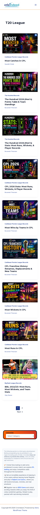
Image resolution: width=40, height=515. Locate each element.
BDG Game (22, 487)
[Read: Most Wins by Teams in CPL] (20, 210)
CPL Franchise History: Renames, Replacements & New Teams (18, 268)
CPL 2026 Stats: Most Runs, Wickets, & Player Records (19, 187)
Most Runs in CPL (14, 348)
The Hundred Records (12, 95)
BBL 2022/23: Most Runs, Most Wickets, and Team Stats (18, 389)
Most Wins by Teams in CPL (19, 227)
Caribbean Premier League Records (16, 57)
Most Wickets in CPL (15, 310)
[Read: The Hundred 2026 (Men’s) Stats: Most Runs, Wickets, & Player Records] (20, 125)
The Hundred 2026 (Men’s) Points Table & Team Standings (18, 102)
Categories (10, 432)
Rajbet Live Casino (19, 479)
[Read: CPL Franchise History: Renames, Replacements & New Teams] (20, 249)
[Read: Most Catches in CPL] (20, 43)
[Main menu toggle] (35, 5)
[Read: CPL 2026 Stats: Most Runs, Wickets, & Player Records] (20, 169)
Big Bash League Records (13, 383)
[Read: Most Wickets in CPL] (20, 292)
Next (20, 412)
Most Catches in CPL (15, 61)
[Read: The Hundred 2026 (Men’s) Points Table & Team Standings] (20, 82)
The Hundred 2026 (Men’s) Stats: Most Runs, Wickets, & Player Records (19, 145)
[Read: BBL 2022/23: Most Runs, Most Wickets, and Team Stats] (20, 369)
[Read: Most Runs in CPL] (20, 331)
